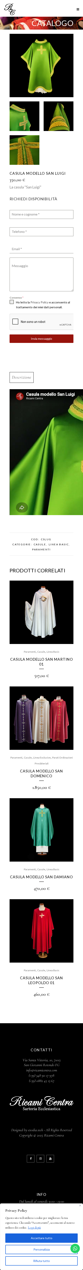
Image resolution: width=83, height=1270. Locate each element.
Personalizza (41, 1249)
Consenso (16, 297)
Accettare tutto (41, 1238)
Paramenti (41, 549)
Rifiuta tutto (41, 1261)
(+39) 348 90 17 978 (41, 1075)
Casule (40, 544)
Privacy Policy (39, 302)
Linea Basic (59, 544)
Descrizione (21, 377)
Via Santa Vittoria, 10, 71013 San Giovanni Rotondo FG (41, 1062)
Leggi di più (34, 1227)
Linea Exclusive (42, 757)
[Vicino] (80, 1205)
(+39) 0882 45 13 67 (41, 1080)
